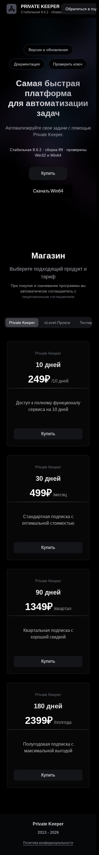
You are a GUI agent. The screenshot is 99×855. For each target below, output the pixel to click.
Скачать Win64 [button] (48, 191)
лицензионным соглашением (48, 296)
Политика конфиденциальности (48, 843)
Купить (48, 173)
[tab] (22, 322)
